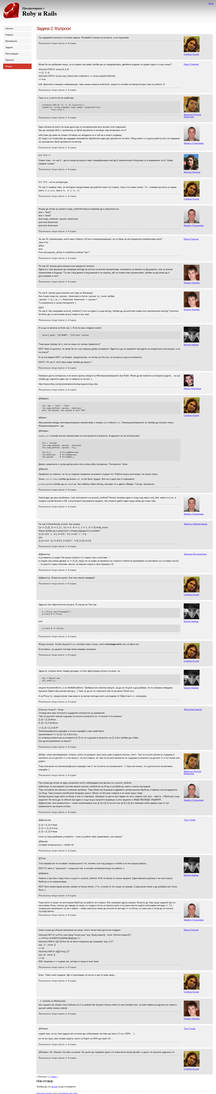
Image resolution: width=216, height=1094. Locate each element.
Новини (9, 34)
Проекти (9, 60)
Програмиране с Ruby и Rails (68, 1093)
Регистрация (11, 53)
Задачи (9, 47)
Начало (9, 28)
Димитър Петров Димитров (192, 115)
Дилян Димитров (192, 388)
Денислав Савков (193, 709)
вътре (55, 1086)
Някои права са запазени (44, 1093)
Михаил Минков (192, 172)
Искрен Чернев (191, 282)
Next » (54, 1076)
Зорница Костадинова (195, 554)
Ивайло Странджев (194, 143)
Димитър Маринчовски (195, 524)
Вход (211, 3)
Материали (11, 41)
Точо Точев (189, 820)
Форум (8, 66)
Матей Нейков (191, 344)
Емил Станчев (191, 64)
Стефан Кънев (191, 54)
